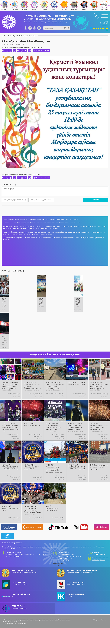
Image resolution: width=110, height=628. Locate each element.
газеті (21, 595)
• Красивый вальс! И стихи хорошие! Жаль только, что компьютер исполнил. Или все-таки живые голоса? (41, 223)
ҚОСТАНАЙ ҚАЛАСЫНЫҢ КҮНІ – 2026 (11, 508)
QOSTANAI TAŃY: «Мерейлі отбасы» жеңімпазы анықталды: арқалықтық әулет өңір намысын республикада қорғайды (78, 303)
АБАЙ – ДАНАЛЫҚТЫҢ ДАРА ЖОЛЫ (52, 508)
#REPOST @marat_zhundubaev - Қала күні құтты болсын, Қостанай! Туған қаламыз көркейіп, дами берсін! (99, 427)
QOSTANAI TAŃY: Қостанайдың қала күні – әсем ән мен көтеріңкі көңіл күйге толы (11, 427)
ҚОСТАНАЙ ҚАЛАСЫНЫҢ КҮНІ (32, 425)
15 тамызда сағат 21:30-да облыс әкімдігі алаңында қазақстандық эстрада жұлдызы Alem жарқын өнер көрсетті (76, 427)
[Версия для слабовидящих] (39, 28)
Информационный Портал (77, 583)
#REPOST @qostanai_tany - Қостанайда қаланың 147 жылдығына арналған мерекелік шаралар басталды (55, 469)
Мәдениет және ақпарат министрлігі (82, 571)
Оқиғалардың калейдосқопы (19, 35)
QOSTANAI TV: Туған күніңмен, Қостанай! (76, 383)
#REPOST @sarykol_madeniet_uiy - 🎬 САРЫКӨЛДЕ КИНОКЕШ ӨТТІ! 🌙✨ (4, 340)
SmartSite (22, 624)
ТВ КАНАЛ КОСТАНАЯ (19, 583)
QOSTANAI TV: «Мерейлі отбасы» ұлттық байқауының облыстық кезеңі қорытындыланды (4, 303)
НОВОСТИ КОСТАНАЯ (19, 607)
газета (75, 595)
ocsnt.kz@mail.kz (98, 560)
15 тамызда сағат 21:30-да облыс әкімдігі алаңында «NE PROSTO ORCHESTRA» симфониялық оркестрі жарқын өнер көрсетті (53, 427)
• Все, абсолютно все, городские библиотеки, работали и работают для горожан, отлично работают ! (40, 219)
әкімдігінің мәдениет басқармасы (25, 571)
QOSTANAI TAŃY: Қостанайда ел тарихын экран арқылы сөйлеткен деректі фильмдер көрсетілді (41, 303)
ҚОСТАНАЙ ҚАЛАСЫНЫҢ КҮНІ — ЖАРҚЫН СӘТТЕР (10, 467)
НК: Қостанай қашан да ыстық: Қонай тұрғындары (99, 467)
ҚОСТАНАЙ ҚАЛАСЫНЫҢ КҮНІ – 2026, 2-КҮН (33, 467)
